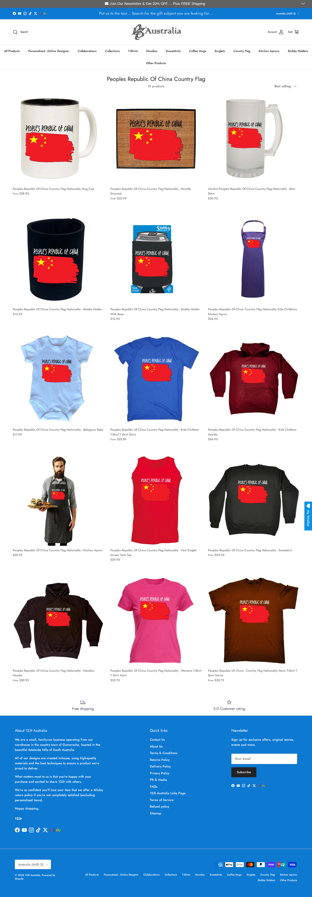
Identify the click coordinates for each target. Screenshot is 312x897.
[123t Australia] (156, 32)
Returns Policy (160, 759)
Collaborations (87, 51)
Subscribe (244, 772)
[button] (303, 4)
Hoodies (151, 51)
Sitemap (155, 813)
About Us (156, 746)
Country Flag (241, 51)
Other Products (156, 63)
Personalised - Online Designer (48, 51)
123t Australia (32, 875)
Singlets (220, 51)
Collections (112, 51)
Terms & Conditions (163, 753)
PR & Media (158, 779)
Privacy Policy (159, 773)
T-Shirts (133, 51)
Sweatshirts (173, 51)
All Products (12, 51)
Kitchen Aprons (269, 51)
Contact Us (157, 739)
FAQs (153, 786)
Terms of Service (161, 800)
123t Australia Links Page (168, 793)
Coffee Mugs (197, 51)
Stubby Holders (298, 51)
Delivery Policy (160, 766)
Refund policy (159, 806)
